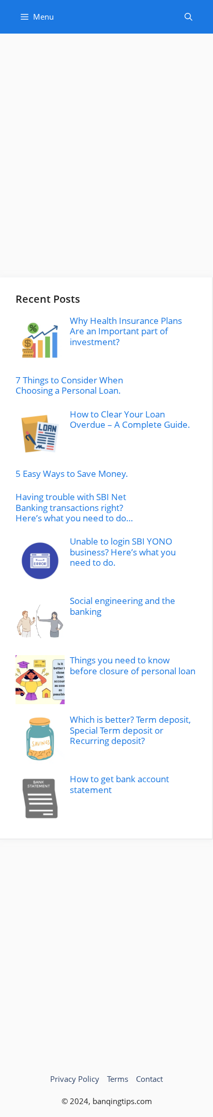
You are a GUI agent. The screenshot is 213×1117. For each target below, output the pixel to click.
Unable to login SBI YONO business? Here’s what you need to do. (123, 551)
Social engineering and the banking (122, 606)
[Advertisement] (106, 160)
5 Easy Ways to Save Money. (72, 473)
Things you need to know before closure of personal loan (132, 665)
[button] (188, 17)
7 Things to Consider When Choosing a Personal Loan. (69, 385)
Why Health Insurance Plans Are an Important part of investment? (126, 331)
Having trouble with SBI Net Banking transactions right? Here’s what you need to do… (74, 507)
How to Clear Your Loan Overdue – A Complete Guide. (130, 419)
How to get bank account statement (119, 784)
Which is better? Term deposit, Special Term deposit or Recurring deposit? (130, 730)
